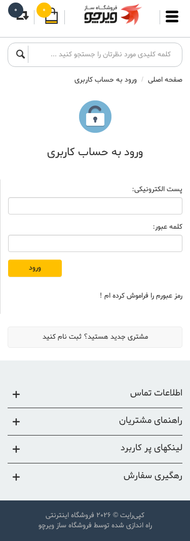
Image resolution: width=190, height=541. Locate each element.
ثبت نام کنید (62, 337)
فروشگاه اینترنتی (70, 515)
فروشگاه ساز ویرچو (65, 525)
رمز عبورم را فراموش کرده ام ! (140, 296)
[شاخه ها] (172, 21)
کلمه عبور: (167, 227)
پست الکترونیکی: (157, 190)
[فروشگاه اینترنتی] (112, 14)
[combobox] (102, 54)
